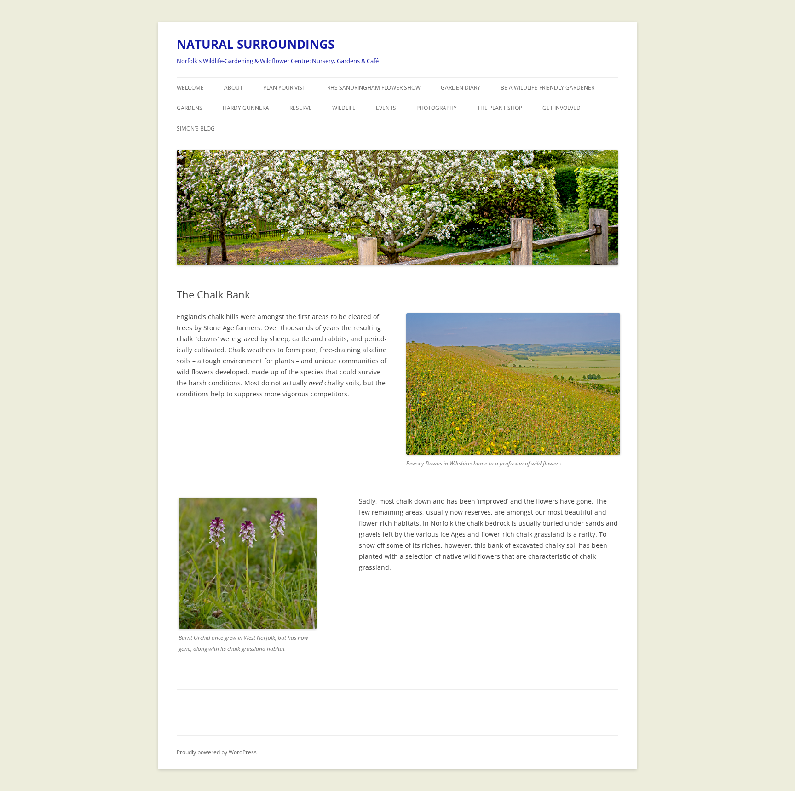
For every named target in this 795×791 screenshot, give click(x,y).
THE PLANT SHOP (499, 108)
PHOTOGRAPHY (436, 108)
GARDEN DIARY (460, 88)
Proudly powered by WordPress (217, 752)
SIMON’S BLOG (196, 128)
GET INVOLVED (561, 108)
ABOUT (233, 88)
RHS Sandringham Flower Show (374, 88)
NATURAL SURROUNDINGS (255, 44)
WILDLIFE (344, 108)
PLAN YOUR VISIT (285, 88)
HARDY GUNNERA (246, 108)
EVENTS (386, 108)
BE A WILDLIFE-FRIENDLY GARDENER (547, 88)
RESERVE (300, 108)
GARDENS (189, 108)
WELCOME (190, 88)
